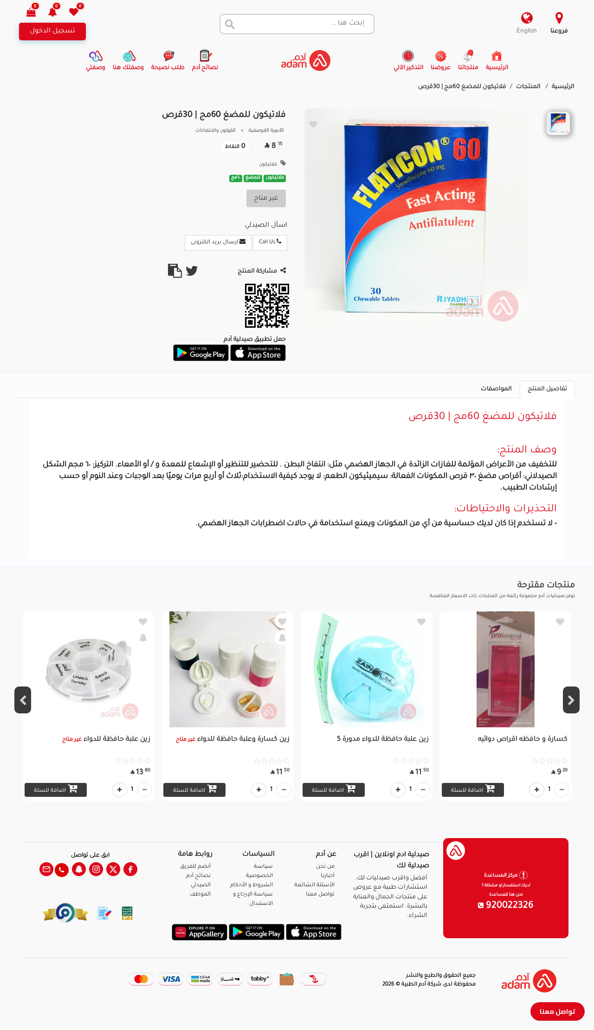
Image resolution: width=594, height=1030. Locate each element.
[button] (58, 13)
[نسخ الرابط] (175, 275)
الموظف (200, 895)
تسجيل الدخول (52, 31)
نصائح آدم (198, 876)
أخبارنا (328, 876)
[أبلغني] (282, 637)
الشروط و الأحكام (251, 886)
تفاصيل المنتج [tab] (547, 389)
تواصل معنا (557, 1011)
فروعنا (559, 31)
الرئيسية (563, 87)
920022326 (509, 906)
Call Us (268, 243)
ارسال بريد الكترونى (215, 243)
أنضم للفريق (195, 867)
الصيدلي (201, 886)
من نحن (325, 867)
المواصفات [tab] (496, 389)
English (527, 31)
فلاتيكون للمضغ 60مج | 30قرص (462, 87)
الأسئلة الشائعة (314, 886)
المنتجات (529, 87)
